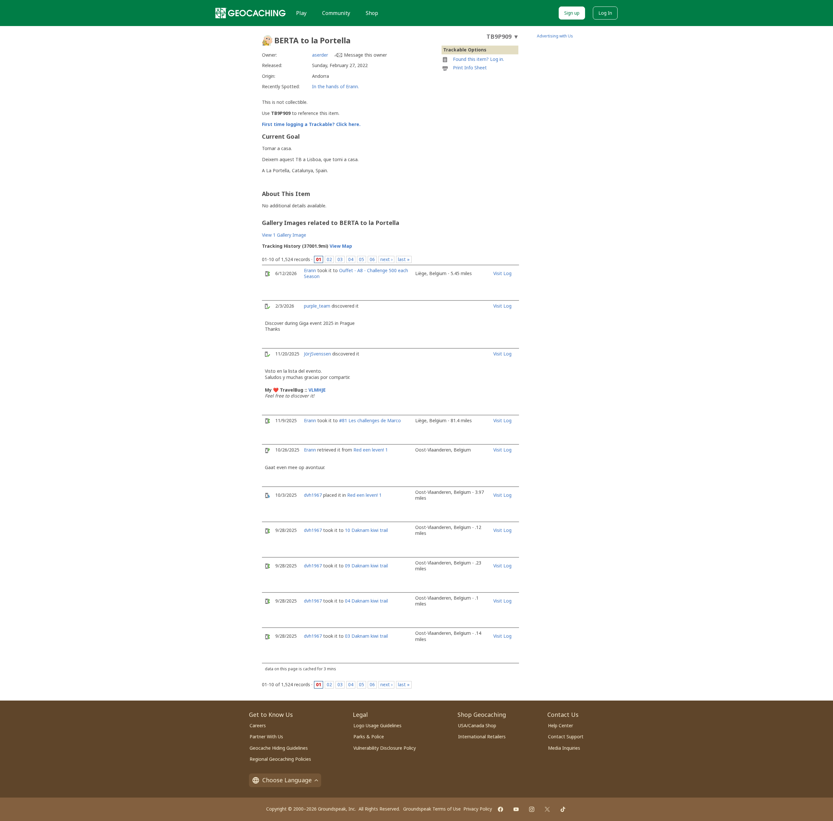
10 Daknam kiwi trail (366, 530)
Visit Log (502, 273)
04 (350, 259)
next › (386, 259)
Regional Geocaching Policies (280, 759)
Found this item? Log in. (478, 59)
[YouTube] (516, 809)
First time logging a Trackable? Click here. (311, 124)
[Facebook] (500, 809)
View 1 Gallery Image (284, 235)
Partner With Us (266, 736)
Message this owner (365, 55)
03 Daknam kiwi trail (366, 636)
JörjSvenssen (317, 354)
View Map (341, 246)
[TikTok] (563, 809)
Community (336, 13)
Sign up (572, 13)
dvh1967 (313, 495)
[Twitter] (547, 809)
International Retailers (482, 736)
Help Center (560, 725)
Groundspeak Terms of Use (432, 809)
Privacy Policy (477, 809)
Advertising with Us (555, 36)
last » (404, 259)
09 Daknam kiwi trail (366, 566)
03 (340, 259)
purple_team (317, 306)
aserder (320, 55)
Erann (310, 270)
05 (361, 259)
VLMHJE (317, 390)
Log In (605, 13)
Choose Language (287, 780)
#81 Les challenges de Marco (370, 420)
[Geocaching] (250, 13)
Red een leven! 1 (370, 450)
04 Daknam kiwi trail (366, 601)
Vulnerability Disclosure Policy (384, 748)
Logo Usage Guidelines (377, 725)
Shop (372, 13)
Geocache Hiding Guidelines (279, 748)
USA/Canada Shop (477, 725)
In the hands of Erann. (335, 86)
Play (301, 13)
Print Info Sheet (470, 67)
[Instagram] (532, 809)
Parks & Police (368, 736)
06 (372, 259)
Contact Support (565, 736)
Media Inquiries (564, 748)
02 (329, 259)
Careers (258, 725)
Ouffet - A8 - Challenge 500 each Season (356, 273)
